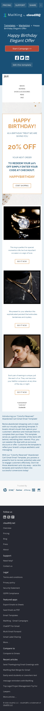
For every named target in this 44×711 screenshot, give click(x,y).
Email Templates (10, 615)
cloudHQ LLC (8, 705)
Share (32, 5)
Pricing (7, 5)
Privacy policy (9, 582)
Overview (7, 528)
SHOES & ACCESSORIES (22, 92)
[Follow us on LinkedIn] (4, 517)
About (6, 549)
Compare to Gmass (11, 653)
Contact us (7, 566)
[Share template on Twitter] (22, 58)
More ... (6, 642)
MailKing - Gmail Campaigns (15, 620)
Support (20, 5)
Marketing (24, 25)
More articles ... (9, 697)
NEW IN (22, 86)
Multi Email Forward (12, 631)
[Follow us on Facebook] (12, 517)
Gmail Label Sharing (12, 637)
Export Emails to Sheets (13, 604)
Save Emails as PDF (11, 610)
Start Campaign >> (22, 48)
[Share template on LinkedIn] (27, 58)
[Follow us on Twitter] (8, 517)
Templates (9, 25)
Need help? (8, 560)
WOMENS (22, 89)
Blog (5, 538)
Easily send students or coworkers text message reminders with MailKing (20, 678)
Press (5, 544)
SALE (22, 97)
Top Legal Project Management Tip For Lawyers (20, 689)
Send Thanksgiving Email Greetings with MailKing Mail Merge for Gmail (21, 667)
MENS (22, 95)
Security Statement (11, 588)
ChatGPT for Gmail (11, 626)
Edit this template (22, 64)
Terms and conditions (13, 577)
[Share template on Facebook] (17, 58)
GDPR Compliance (11, 593)
